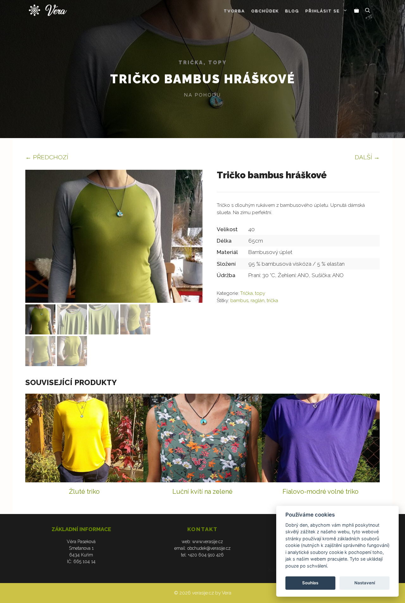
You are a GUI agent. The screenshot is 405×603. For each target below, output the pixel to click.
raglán (258, 300)
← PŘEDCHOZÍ (46, 157)
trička (272, 300)
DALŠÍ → (367, 157)
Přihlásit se (322, 11)
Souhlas (310, 582)
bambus (239, 300)
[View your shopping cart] (356, 11)
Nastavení (364, 582)
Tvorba (234, 11)
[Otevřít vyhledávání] (367, 11)
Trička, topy (202, 63)
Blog (292, 11)
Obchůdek (265, 11)
